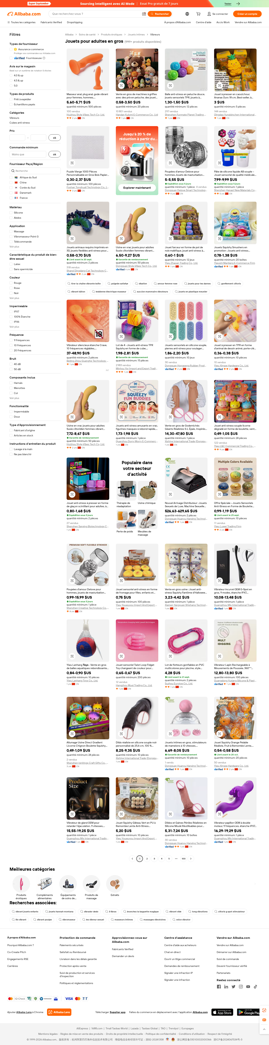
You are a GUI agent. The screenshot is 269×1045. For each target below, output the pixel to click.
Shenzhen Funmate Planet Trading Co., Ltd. (186, 114)
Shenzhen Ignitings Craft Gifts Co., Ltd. (88, 762)
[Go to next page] (191, 858)
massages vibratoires (154, 919)
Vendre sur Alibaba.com (230, 945)
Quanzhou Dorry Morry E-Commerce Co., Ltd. (137, 441)
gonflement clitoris (231, 283)
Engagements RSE (17, 959)
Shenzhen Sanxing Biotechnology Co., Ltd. (88, 526)
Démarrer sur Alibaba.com (231, 952)
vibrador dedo (91, 911)
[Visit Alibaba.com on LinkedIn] (226, 986)
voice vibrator (183, 919)
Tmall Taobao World (117, 1028)
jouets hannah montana (61, 911)
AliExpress (82, 1028)
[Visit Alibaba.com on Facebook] (219, 986)
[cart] (199, 14)
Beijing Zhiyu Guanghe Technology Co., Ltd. (88, 360)
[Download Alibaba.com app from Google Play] (249, 1012)
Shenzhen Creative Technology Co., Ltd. (88, 607)
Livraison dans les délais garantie (78, 959)
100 (184, 858)
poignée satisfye (119, 283)
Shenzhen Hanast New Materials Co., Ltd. (235, 190)
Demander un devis (123, 956)
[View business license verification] (167, 1039)
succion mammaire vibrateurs (152, 291)
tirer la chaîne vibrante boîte (86, 283)
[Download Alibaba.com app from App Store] (222, 1012)
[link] (264, 1010)
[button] (144, 14)
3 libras (112, 911)
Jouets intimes (136, 34)
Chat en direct (172, 952)
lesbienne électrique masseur (111, 291)
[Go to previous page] (132, 858)
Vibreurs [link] (155, 34)
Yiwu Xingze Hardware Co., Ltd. (231, 365)
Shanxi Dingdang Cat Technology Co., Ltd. (88, 270)
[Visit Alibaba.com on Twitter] (233, 986)
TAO (163, 1028)
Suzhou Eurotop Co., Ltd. (179, 683)
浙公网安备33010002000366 (194, 1039)
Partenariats (223, 972)
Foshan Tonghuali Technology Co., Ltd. (88, 187)
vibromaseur (68, 919)
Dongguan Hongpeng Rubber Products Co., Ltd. (186, 365)
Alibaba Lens (24, 1012)
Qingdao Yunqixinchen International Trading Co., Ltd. (235, 114)
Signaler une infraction (177, 979)
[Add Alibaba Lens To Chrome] (59, 1012)
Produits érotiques (111, 34)
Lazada (135, 1028)
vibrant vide (175, 911)
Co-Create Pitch (16, 952)
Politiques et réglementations (76, 983)
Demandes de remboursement (181, 966)
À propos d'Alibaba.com (21, 937)
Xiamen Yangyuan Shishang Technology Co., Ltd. (186, 605)
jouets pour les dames (199, 283)
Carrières (12, 966)
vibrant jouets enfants (27, 911)
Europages (188, 1028)
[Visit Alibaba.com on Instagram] (241, 986)
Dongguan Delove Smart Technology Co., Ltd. (186, 190)
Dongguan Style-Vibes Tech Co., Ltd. (136, 265)
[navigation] (35, 447)
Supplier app (118, 1012)
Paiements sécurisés (71, 945)
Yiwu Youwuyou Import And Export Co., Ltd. (137, 605)
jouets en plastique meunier (193, 291)
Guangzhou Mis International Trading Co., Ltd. (235, 605)
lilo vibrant (21, 919)
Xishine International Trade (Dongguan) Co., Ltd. (186, 441)
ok (54, 137)
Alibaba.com (200, 1012)
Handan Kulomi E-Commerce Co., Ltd (137, 114)
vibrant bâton (78, 291)
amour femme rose (167, 283)
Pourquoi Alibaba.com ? (20, 945)
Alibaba (69, 34)
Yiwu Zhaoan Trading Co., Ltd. (181, 263)
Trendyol (173, 1028)
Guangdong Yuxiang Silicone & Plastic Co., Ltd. (235, 680)
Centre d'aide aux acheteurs (180, 945)
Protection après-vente (73, 966)
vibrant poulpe (44, 919)
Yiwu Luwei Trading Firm (227, 526)
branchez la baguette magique (143, 911)
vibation (143, 283)
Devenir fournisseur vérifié (232, 966)
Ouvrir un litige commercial (179, 959)
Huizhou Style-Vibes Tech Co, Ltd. (86, 114)
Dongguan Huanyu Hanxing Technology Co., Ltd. (186, 518)
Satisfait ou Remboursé (73, 952)
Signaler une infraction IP (178, 972)
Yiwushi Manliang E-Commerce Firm (234, 263)
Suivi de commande (228, 959)
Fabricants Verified (122, 949)
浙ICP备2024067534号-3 (228, 1039)
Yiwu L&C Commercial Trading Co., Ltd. (235, 446)
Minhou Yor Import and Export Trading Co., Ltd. (137, 368)
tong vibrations (200, 911)
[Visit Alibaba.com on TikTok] (255, 986)
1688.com (96, 1028)
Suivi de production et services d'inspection (77, 974)
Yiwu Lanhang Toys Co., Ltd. (82, 680)
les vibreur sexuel (95, 919)
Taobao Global (150, 1028)
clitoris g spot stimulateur (231, 911)
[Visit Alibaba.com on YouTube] (248, 986)
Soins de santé (87, 34)
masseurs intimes (124, 919)
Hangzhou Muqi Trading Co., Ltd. (134, 685)
